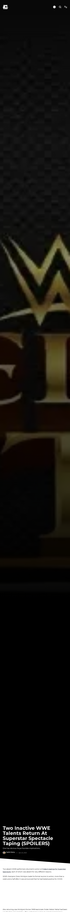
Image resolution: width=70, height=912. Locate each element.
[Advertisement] (35, 894)
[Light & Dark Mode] (54, 7)
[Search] (60, 7)
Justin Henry (10, 852)
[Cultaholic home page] (28, 7)
